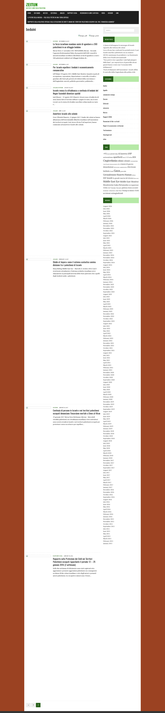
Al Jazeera (122, 153)
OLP (109, 188)
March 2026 (107, 218)
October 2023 (108, 289)
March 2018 (107, 453)
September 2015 (109, 526)
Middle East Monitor (129, 181)
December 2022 (108, 314)
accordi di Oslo (112, 154)
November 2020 (108, 375)
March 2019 (107, 424)
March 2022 (107, 336)
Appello (105, 90)
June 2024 (106, 270)
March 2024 (107, 277)
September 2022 (109, 321)
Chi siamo (37, 13)
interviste (106, 108)
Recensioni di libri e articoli (89, 13)
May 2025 (106, 243)
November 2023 (108, 287)
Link (117, 13)
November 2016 (108, 492)
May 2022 (106, 331)
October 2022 (108, 319)
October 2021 (108, 348)
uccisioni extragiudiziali (113, 193)
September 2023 (109, 292)
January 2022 (107, 341)
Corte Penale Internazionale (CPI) (111, 164)
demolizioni (108, 167)
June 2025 (106, 240)
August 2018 (107, 441)
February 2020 (108, 397)
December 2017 (108, 460)
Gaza (117, 171)
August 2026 (107, 206)
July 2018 (106, 443)
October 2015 (108, 524)
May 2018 (106, 448)
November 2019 (108, 404)
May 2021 (106, 360)
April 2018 (106, 451)
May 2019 (106, 419)
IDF (104, 178)
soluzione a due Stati (115, 191)
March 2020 (107, 394)
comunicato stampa (109, 95)
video (104, 139)
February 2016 (108, 514)
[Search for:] (119, 30)
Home (29, 13)
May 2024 (106, 272)
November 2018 (108, 433)
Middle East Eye (111, 181)
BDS (134, 157)
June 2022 (106, 328)
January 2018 (107, 458)
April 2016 (106, 509)
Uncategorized (107, 135)
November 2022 (108, 316)
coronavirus (134, 161)
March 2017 (107, 482)
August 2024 (107, 265)
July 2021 (106, 355)
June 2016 (106, 504)
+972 (105, 153)
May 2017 (106, 477)
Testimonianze (107, 130)
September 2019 (109, 409)
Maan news (136, 178)
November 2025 (108, 228)
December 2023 (108, 284)
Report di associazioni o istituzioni (113, 126)
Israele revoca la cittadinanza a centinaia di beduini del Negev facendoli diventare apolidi (75, 92)
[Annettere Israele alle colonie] (38, 252)
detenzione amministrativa (120, 167)
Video (103, 13)
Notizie (45, 13)
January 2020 (107, 399)
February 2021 (108, 368)
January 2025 (107, 253)
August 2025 (107, 236)
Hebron (134, 175)
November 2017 (108, 463)
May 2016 (106, 507)
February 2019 (108, 426)
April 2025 (106, 245)
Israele (110, 178)
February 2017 (108, 485)
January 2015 (107, 543)
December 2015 (108, 519)
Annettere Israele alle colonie (65, 113)
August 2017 (107, 470)
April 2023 (106, 304)
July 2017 (106, 473)
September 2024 (109, 262)
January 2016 (107, 517)
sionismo (105, 191)
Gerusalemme (109, 174)
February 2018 (108, 455)
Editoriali (54, 13)
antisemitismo (108, 157)
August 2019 (107, 411)
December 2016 (108, 490)
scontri (135, 188)
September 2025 (109, 233)
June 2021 (106, 358)
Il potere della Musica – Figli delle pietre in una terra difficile (48, 17)
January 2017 (107, 487)
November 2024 (108, 258)
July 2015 (106, 529)
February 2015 (108, 541)
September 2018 (109, 438)
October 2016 (108, 495)
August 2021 (107, 353)
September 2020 (109, 380)
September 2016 (109, 497)
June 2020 (106, 387)
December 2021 (108, 343)
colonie (126, 161)
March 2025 (107, 248)
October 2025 (108, 231)
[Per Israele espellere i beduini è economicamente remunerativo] (38, 76)
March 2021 (107, 365)
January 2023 (107, 311)
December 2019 (108, 402)
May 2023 (106, 302)
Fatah (111, 171)
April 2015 (106, 536)
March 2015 (107, 539)
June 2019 (106, 416)
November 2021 (108, 345)
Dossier (110, 13)
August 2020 (107, 382)
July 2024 (106, 267)
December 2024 (108, 255)
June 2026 (106, 211)
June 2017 (106, 475)
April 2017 (106, 480)
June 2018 (106, 446)
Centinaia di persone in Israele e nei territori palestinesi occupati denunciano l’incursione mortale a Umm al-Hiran (76, 412)
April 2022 (106, 333)
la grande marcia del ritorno (123, 178)
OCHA (105, 188)
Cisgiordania (110, 160)
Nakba (116, 185)
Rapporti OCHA (72, 13)
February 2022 (108, 338)
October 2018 (108, 436)
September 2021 (109, 350)
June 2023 (106, 299)
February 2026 (108, 221)
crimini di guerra (126, 164)
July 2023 (106, 297)
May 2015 (106, 534)
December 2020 (108, 372)
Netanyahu (123, 185)
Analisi (62, 13)
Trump (124, 190)
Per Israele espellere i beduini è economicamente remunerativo (73, 68)
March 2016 (107, 512)
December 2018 (108, 431)
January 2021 (107, 370)
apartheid (117, 157)
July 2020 (106, 385)
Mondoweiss (108, 185)
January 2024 (107, 282)
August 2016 (107, 499)
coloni (120, 160)
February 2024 (108, 279)
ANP (129, 153)
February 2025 (108, 250)
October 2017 (108, 465)
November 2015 (108, 521)
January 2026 (107, 223)
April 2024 (106, 275)
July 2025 (106, 238)
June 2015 (106, 531)
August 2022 (107, 324)
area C (124, 157)
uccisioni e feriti (133, 191)
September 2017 (109, 468)
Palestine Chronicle (116, 188)
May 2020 (106, 389)
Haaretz (120, 174)
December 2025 (108, 226)
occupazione (134, 185)
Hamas (128, 174)
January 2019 (107, 429)
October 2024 (108, 260)
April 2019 (106, 421)
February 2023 (108, 309)
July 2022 (106, 326)
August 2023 (107, 294)
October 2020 (108, 377)
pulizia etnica (127, 188)
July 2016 (106, 502)
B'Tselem (129, 157)
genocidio (123, 171)
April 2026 (106, 216)
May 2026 (106, 214)
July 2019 (106, 414)
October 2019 (108, 407)
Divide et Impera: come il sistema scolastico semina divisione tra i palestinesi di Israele (74, 263)
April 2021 (106, 363)
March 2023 (107, 306)
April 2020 (106, 392)
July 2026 (106, 209)
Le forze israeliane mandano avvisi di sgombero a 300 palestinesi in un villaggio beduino (75, 45)
